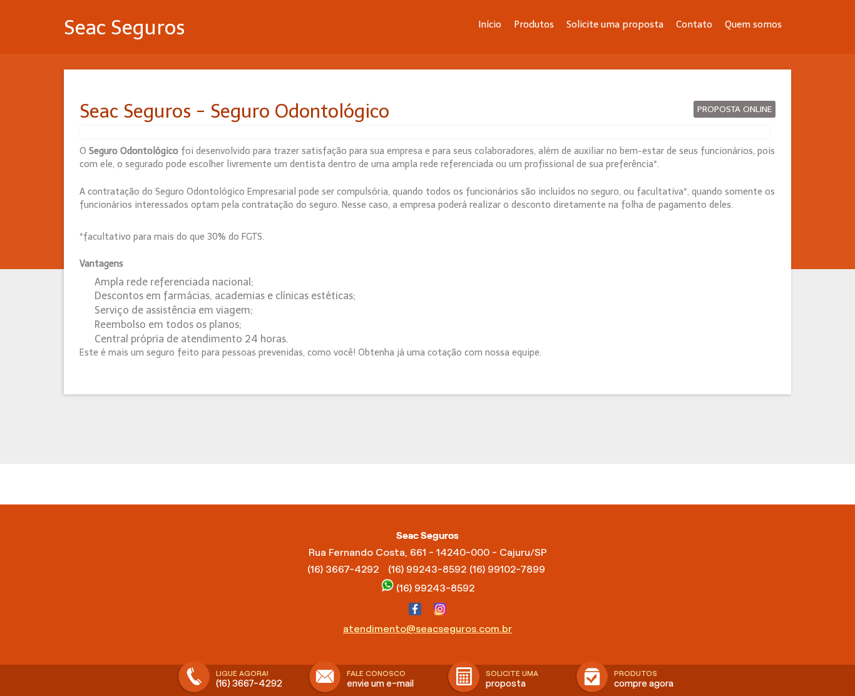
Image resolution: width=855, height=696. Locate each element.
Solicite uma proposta (614, 24)
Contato (694, 24)
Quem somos (753, 24)
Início (489, 24)
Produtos (534, 24)
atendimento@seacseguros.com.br (427, 628)
